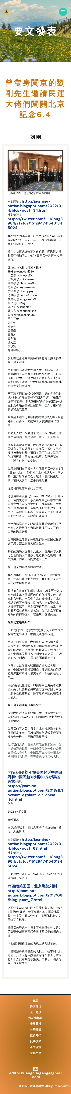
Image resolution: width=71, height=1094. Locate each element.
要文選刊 (35, 1006)
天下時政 (35, 1012)
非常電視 (35, 1024)
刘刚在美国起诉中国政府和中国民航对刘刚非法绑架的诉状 (35, 777)
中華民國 (35, 1029)
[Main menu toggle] (63, 12)
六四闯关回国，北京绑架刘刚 (32, 886)
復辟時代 (35, 1035)
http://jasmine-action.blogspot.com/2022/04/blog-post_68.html (34, 844)
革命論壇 (35, 1047)
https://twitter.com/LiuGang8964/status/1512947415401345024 (35, 223)
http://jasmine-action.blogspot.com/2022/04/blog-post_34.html (34, 206)
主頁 (35, 1000)
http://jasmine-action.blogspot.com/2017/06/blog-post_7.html (35, 895)
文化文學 (35, 1053)
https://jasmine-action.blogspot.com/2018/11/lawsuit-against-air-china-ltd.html (35, 792)
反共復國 (35, 1041)
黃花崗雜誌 (35, 1018)
